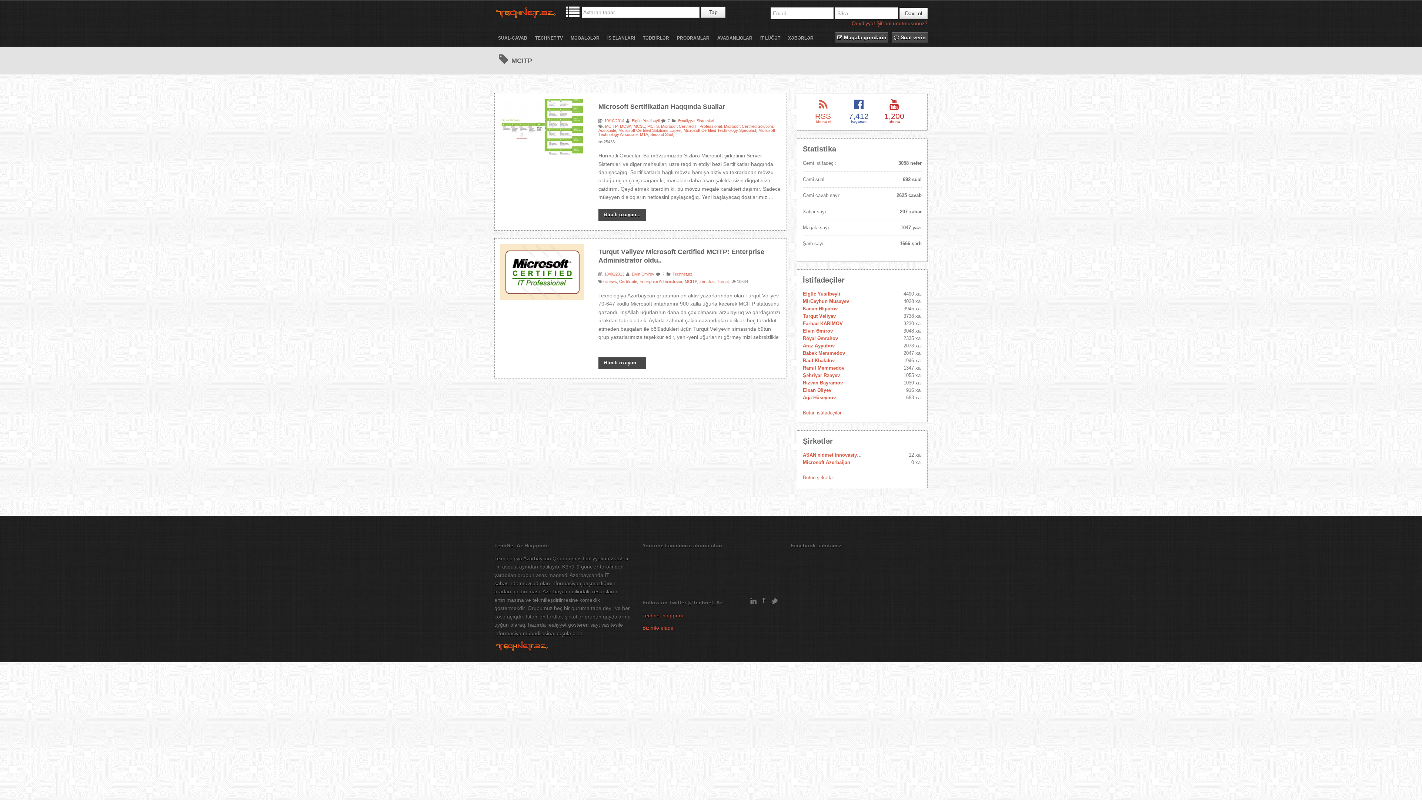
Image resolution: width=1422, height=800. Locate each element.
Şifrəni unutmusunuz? (902, 23)
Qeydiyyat (863, 23)
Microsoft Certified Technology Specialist (720, 130)
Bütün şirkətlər (818, 477)
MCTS (653, 126)
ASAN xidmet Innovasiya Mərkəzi (841, 455)
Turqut (723, 281)
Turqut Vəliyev (819, 316)
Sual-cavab (512, 38)
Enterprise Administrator (661, 281)
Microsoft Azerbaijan (826, 462)
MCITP (611, 126)
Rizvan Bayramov (823, 383)
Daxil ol (913, 13)
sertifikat (707, 281)
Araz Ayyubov (819, 346)
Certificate (628, 281)
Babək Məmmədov (824, 353)
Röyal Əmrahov (820, 338)
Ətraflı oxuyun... (622, 214)
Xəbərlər (801, 38)
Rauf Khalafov (819, 360)
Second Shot (661, 134)
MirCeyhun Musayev (826, 301)
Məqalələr (585, 38)
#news (611, 281)
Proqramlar (693, 38)
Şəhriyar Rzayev (821, 375)
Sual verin (912, 37)
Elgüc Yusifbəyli (646, 121)
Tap (713, 12)
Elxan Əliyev (817, 390)
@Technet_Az (705, 603)
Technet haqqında (663, 616)
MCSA (625, 126)
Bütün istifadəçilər (822, 413)
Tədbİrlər (656, 38)
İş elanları (621, 38)
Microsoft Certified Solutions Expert (649, 130)
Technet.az (682, 274)
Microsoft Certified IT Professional (691, 126)
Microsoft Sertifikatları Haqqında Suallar (661, 106)
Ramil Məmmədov (823, 368)
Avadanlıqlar (734, 38)
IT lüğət (770, 38)
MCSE (639, 126)
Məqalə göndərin (864, 37)
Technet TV (549, 38)
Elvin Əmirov (643, 274)
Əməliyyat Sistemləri (696, 121)
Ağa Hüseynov (819, 397)
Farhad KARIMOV (823, 323)
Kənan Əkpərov (820, 308)
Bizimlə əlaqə (658, 628)
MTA (644, 134)
